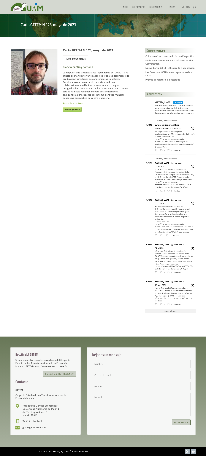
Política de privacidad (77, 451)
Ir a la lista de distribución (57, 374)
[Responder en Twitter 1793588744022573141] (157, 304)
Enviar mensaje (181, 422)
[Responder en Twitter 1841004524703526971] (157, 236)
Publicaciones (155, 7)
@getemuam (176, 163)
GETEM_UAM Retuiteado (166, 120)
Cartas (172, 7)
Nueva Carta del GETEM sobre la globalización (170, 67)
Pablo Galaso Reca (73, 103)
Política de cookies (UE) (51, 451)
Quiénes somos (138, 7)
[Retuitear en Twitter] (153, 120)
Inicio (125, 7)
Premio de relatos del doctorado (162, 79)
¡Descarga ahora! (72, 109)
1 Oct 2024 (159, 203)
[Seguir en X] (187, 451)
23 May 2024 (160, 285)
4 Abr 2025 (176, 128)
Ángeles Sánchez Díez (167, 124)
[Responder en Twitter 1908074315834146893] (157, 150)
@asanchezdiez (162, 128)
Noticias (186, 7)
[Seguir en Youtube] (193, 451)
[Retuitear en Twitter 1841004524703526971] (162, 236)
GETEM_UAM (162, 162)
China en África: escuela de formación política (169, 56)
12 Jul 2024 (160, 166)
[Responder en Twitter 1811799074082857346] (157, 191)
